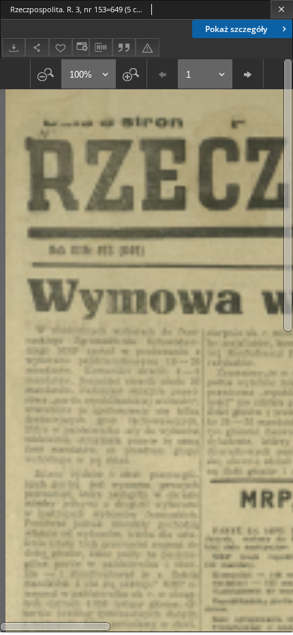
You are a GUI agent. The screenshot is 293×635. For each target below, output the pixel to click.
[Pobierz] (13, 47)
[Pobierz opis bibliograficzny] (100, 47)
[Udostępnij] (36, 47)
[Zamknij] (282, 9)
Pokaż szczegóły (236, 29)
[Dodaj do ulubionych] (60, 47)
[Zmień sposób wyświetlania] (80, 47)
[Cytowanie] (124, 47)
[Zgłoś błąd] (147, 47)
